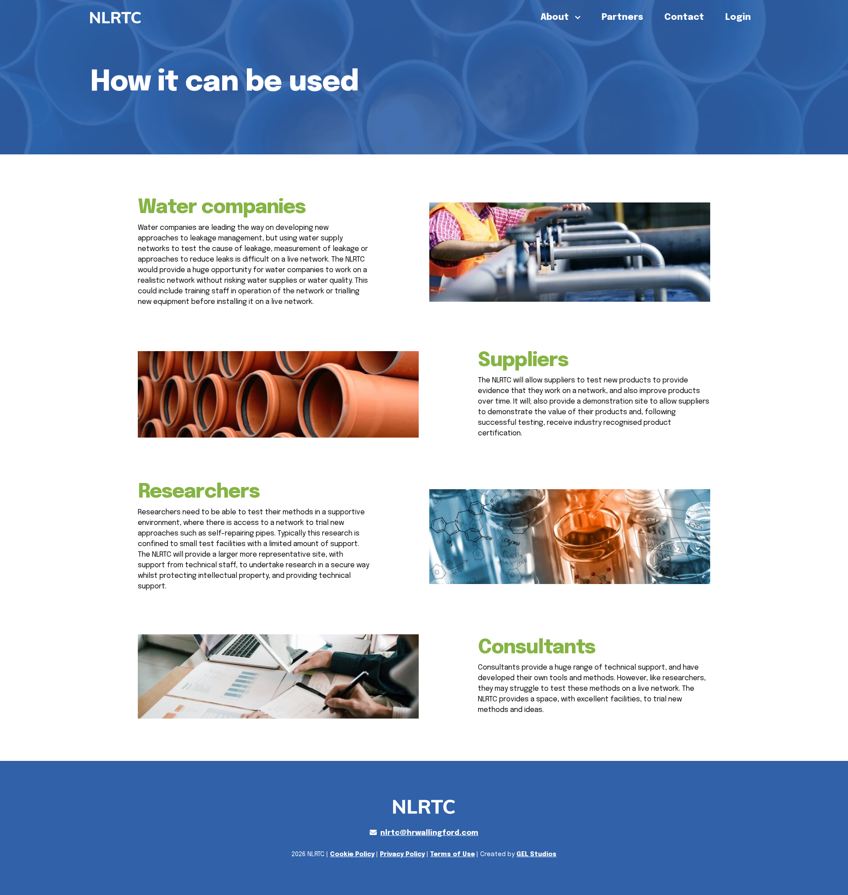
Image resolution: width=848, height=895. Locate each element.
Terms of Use (452, 854)
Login (738, 17)
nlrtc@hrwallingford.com (429, 833)
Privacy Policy (402, 854)
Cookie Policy (352, 854)
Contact (684, 17)
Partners (622, 17)
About (556, 17)
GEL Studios (536, 854)
